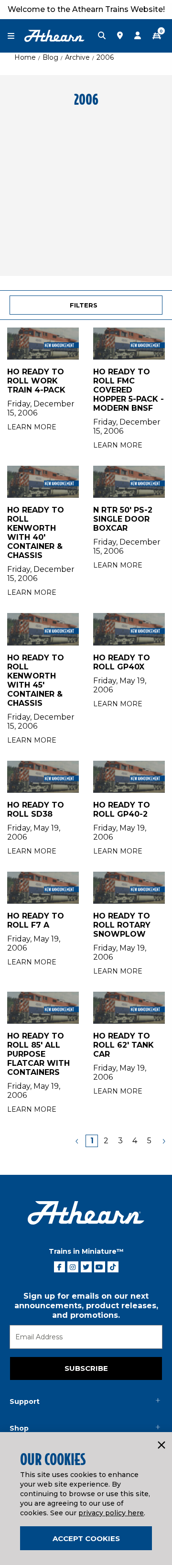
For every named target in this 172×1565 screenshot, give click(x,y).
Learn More (31, 427)
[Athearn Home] (54, 35)
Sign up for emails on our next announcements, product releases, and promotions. (86, 1305)
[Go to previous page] (77, 1141)
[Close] (161, 1445)
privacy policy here (111, 1513)
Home (25, 57)
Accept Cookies (86, 1538)
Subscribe (86, 1368)
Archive (77, 57)
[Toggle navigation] (15, 36)
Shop (19, 1428)
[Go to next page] (163, 1141)
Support (25, 1401)
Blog (50, 57)
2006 (105, 57)
